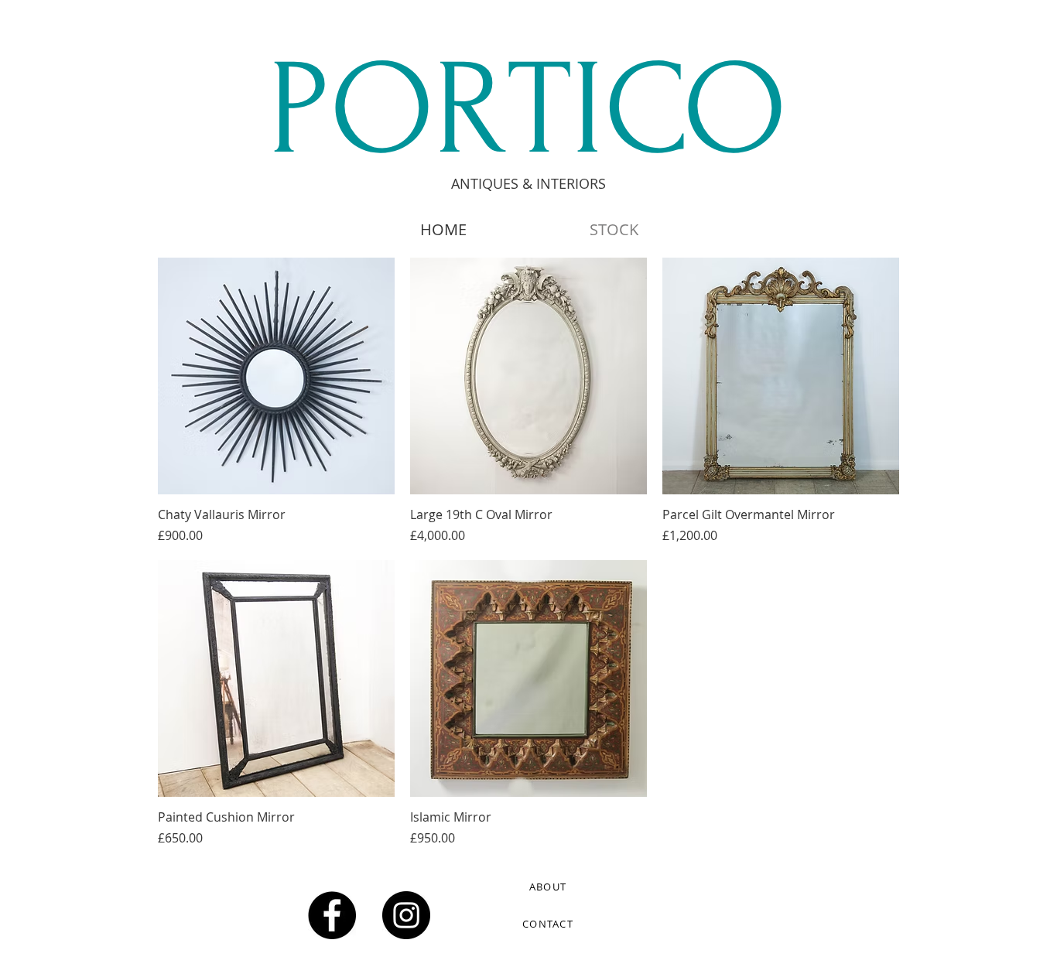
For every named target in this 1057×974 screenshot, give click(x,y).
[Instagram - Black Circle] (406, 915)
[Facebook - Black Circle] (332, 915)
